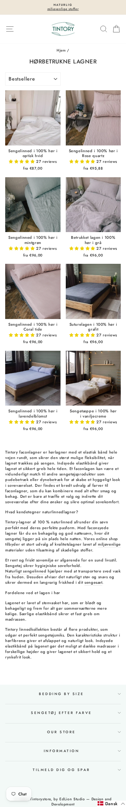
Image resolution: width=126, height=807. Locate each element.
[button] (22, 161)
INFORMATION (61, 750)
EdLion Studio (72, 799)
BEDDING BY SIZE (61, 693)
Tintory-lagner (18, 522)
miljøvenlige (109, 544)
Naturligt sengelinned (25, 571)
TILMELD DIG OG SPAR (61, 769)
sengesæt (93, 582)
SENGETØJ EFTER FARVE (61, 712)
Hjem (61, 50)
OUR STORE (61, 732)
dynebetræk (51, 479)
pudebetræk (16, 479)
